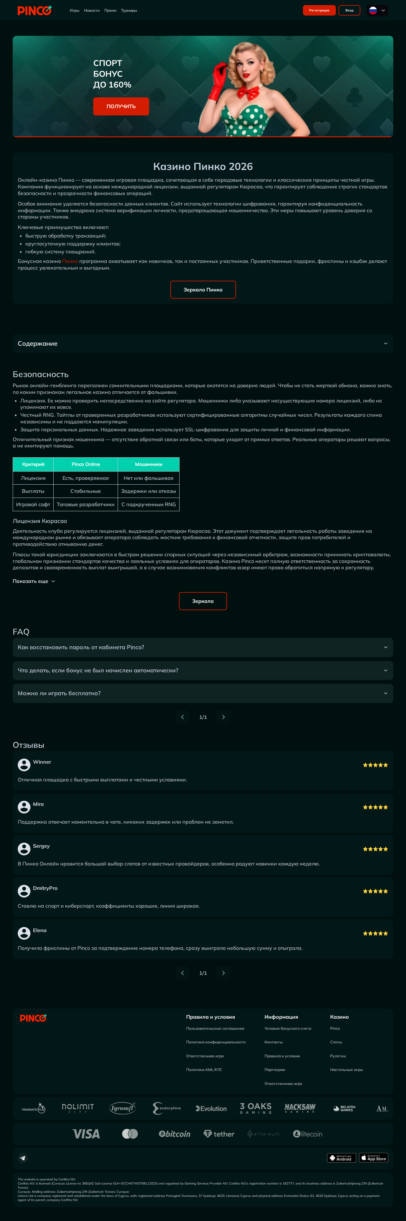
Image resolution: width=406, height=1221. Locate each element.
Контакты (274, 1042)
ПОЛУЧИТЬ (121, 106)
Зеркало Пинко (203, 289)
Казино (339, 1017)
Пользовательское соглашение (215, 1028)
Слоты (336, 1042)
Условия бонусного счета (288, 1028)
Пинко (70, 261)
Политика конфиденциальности (216, 1042)
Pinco (335, 1028)
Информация (281, 1017)
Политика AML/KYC (204, 1069)
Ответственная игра (205, 1056)
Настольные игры (346, 1069)
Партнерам (275, 1069)
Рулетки (338, 1056)
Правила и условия (210, 1017)
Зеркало (203, 601)
